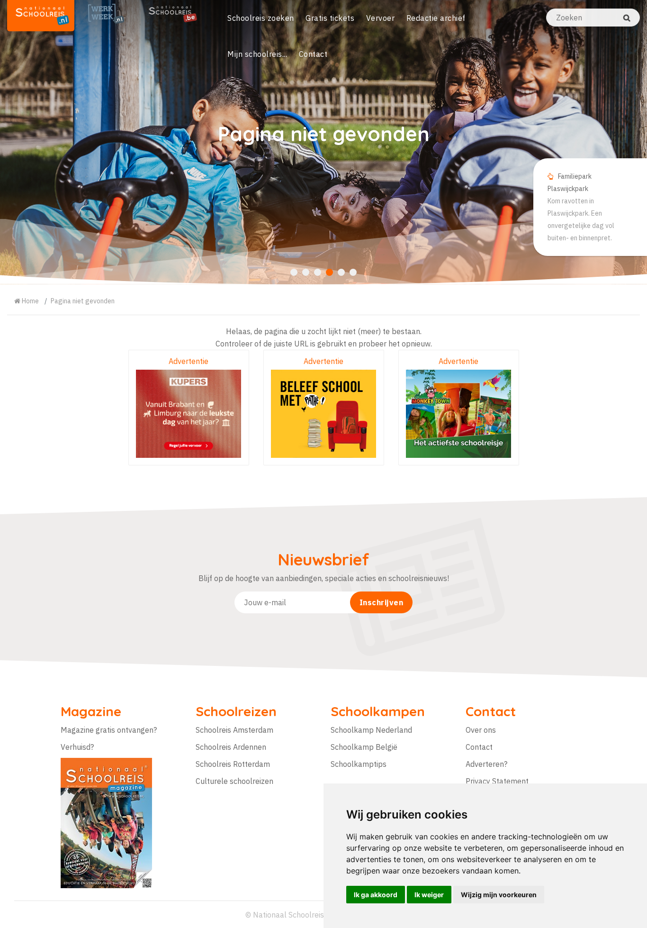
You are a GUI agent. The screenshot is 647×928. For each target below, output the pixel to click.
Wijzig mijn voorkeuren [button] (499, 895)
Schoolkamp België (364, 747)
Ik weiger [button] (429, 895)
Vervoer (380, 18)
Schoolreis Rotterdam (233, 764)
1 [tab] (293, 272)
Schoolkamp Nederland (371, 730)
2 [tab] (305, 272)
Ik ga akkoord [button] (375, 895)
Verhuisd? (77, 747)
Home (29, 301)
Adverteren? (486, 764)
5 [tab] (341, 272)
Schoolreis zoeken (260, 18)
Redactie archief (436, 18)
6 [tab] (353, 272)
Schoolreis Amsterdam (234, 730)
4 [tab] (329, 272)
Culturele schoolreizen (234, 781)
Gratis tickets (330, 18)
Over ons (481, 730)
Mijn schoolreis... (257, 54)
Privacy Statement (497, 781)
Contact (313, 54)
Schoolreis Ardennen (231, 747)
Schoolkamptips (358, 764)
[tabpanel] (323, 142)
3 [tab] (317, 272)
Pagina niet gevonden (83, 301)
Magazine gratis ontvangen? (109, 730)
